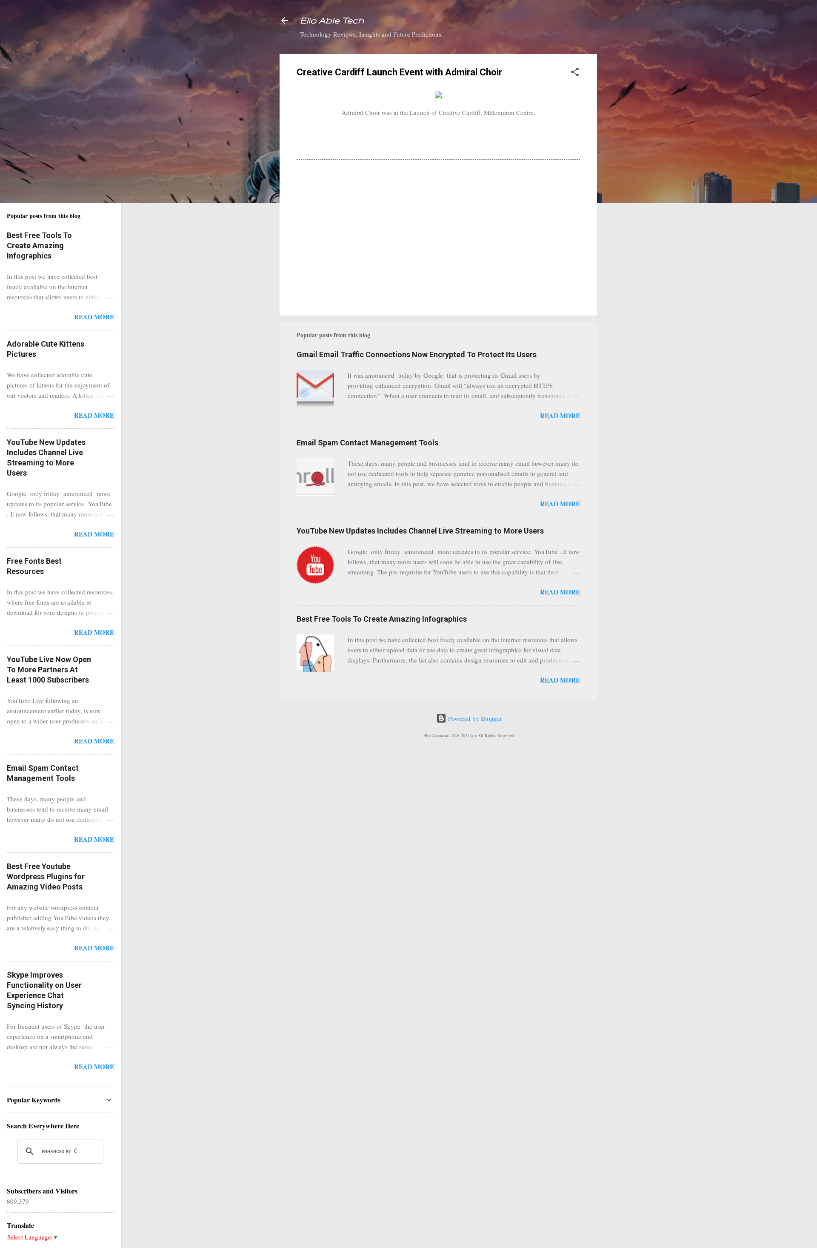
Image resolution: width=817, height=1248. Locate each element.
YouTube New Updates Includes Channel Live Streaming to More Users (420, 530)
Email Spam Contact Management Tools (367, 442)
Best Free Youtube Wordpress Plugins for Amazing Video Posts (46, 876)
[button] (575, 73)
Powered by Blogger (474, 718)
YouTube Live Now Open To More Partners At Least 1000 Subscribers (49, 669)
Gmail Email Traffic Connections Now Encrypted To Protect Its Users (417, 354)
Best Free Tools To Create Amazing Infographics (382, 618)
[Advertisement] (631, 182)
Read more (560, 415)
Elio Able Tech (332, 20)
